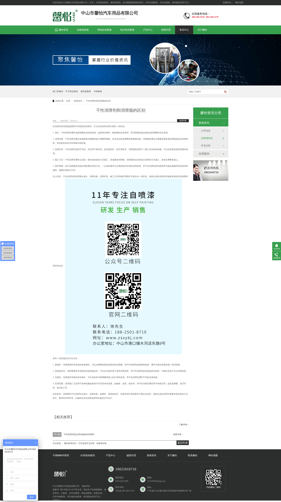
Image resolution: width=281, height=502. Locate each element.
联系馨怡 (192, 455)
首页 (68, 101)
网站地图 (239, 2)
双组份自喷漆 (104, 30)
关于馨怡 (202, 30)
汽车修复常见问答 (86, 443)
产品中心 (148, 30)
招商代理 (166, 30)
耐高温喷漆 (86, 91)
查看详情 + (178, 434)
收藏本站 (227, 2)
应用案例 (204, 153)
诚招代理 (131, 455)
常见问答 (205, 145)
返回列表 (182, 121)
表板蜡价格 (101, 443)
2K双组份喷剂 (87, 455)
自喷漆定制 (83, 30)
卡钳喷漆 (98, 91)
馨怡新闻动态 (70, 443)
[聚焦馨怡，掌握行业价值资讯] (140, 85)
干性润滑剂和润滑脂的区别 (98, 101)
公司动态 (205, 130)
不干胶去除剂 (72, 91)
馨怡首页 (63, 30)
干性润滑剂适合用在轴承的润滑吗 (79, 434)
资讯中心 (184, 30)
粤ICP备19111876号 (68, 490)
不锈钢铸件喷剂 (61, 455)
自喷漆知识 (207, 138)
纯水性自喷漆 (127, 30)
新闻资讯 (78, 101)
